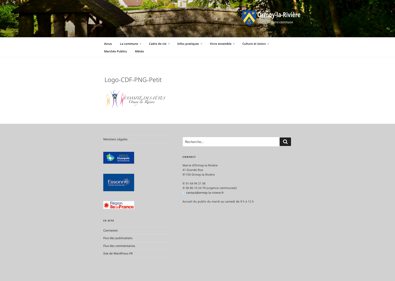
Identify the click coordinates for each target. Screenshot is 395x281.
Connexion (110, 230)
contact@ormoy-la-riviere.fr (205, 193)
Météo (139, 51)
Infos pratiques (188, 44)
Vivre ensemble (220, 44)
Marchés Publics (115, 51)
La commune (129, 44)
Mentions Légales (115, 139)
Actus (108, 44)
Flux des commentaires (119, 246)
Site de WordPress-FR (118, 253)
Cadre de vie (157, 44)
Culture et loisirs (254, 44)
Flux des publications (117, 238)
